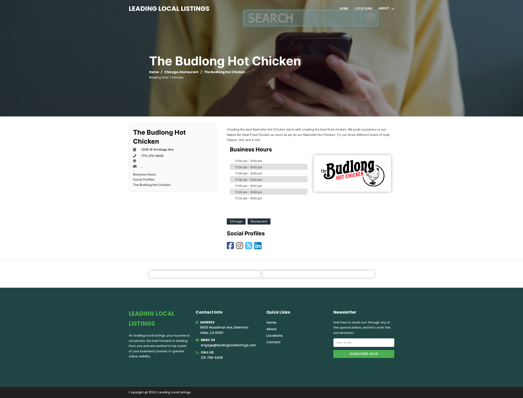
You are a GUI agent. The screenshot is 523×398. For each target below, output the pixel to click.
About (271, 329)
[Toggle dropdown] (392, 8)
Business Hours (144, 174)
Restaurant (189, 72)
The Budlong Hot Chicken (152, 185)
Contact (273, 342)
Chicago (171, 72)
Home (344, 8)
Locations (363, 8)
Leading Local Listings (169, 8)
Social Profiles (143, 179)
